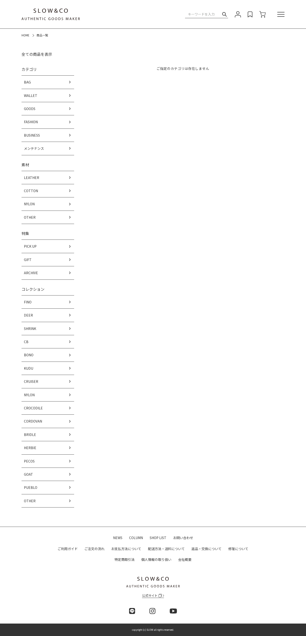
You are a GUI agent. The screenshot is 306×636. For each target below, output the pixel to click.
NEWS (117, 537)
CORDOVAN (33, 421)
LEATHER (31, 177)
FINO (28, 302)
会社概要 (184, 559)
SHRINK (30, 328)
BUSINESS (32, 135)
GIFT (28, 259)
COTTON (31, 190)
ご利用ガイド (68, 548)
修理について (238, 548)
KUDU (28, 368)
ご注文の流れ (94, 548)
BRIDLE (30, 434)
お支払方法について (126, 548)
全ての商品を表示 (37, 54)
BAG (27, 82)
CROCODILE (33, 408)
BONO (28, 354)
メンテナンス (34, 148)
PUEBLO (30, 487)
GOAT (28, 474)
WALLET (30, 95)
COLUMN (136, 537)
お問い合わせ (183, 537)
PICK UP (30, 246)
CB (26, 341)
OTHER (30, 217)
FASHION (31, 121)
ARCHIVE (31, 272)
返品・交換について (206, 548)
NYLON (29, 203)
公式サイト (150, 595)
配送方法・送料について (166, 548)
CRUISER (31, 381)
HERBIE (30, 447)
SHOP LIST (158, 537)
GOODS (29, 108)
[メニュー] (280, 14)
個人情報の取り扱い (156, 559)
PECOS (29, 461)
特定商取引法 (125, 559)
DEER (28, 315)
